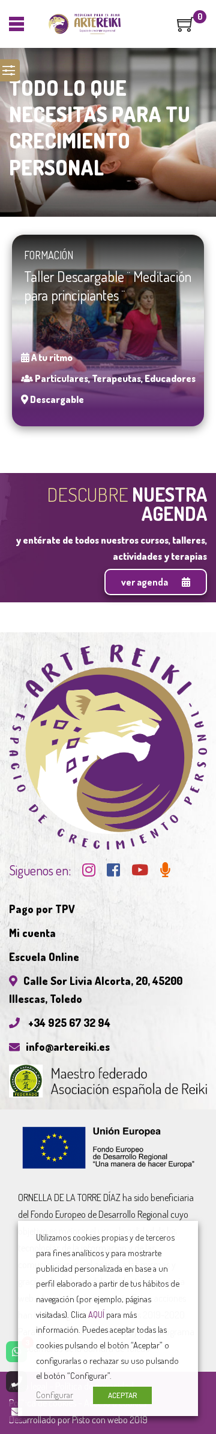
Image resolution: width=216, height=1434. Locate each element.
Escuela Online (44, 956)
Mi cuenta (32, 932)
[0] (186, 28)
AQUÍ (96, 1314)
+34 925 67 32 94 (68, 1022)
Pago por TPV (42, 908)
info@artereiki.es (68, 1046)
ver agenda (145, 582)
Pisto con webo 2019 (110, 1420)
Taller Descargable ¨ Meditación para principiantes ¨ (107, 285)
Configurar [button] (54, 1394)
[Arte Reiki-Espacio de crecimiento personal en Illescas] (85, 24)
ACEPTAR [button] (122, 1395)
